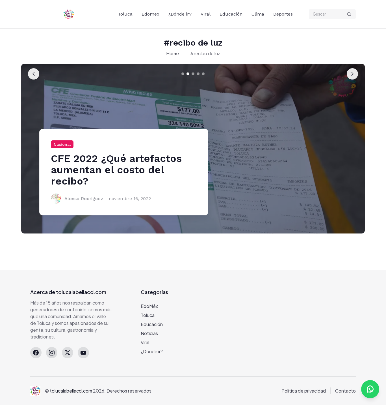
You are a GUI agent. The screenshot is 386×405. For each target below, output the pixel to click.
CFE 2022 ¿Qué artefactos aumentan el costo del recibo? (116, 170)
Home (172, 53)
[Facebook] (36, 352)
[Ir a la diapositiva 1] (182, 73)
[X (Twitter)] (67, 352)
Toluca (125, 14)
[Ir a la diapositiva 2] (188, 73)
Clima (257, 14)
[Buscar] (349, 14)
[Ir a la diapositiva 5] (203, 73)
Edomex (150, 14)
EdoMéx (149, 306)
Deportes (283, 14)
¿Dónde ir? (180, 14)
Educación (231, 14)
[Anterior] (33, 74)
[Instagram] (51, 352)
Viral (206, 14)
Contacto (345, 391)
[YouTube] (83, 352)
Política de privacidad (303, 391)
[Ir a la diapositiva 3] (193, 73)
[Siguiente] (352, 74)
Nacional (62, 144)
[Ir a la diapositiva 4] (198, 73)
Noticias (149, 333)
